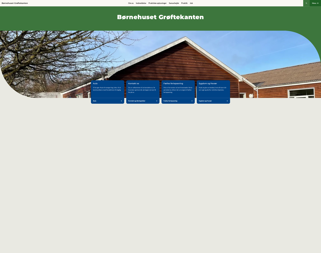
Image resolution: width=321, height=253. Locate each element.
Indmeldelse (141, 3)
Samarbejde (174, 3)
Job (191, 3)
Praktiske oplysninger (158, 3)
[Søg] (306, 3)
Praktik (184, 3)
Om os (131, 3)
